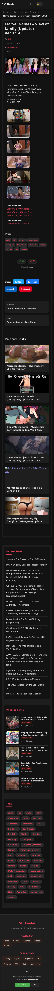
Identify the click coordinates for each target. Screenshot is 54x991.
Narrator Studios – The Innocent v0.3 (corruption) (25, 367)
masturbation (36, 871)
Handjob (38, 860)
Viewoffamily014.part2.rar (20, 212)
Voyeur (24, 249)
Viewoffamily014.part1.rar (20, 208)
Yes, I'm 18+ (22, 985)
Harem (11, 866)
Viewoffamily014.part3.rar (20, 215)
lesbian (35, 866)
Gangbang (22, 855)
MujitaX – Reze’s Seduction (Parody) (23, 693)
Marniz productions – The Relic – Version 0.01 (25, 489)
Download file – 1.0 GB (18, 223)
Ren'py (42, 245)
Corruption (27, 839)
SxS (9, 39)
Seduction (34, 887)
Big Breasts (28, 829)
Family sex (10, 245)
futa (10, 855)
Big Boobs (13, 829)
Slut (10, 892)
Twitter (18, 282)
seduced (9, 249)
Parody (11, 887)
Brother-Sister (32, 240)
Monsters (12, 881)
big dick (11, 834)
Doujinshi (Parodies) (32, 844)
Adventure (13, 818)
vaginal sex (36, 892)
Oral (25, 881)
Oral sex (36, 881)
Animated (12, 823)
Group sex (24, 860)
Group (11, 860)
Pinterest (25, 289)
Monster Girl (36, 876)
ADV (14, 240)
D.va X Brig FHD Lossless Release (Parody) (26, 564)
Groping (36, 855)
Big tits (24, 834)
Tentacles (21, 892)
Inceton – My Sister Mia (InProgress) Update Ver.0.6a (23, 398)
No (35, 985)
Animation (28, 823)
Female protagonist (30, 850)
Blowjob (36, 834)
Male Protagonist (16, 871)
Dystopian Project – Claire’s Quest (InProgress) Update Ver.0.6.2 (26, 459)
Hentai (23, 866)
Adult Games (30, 12)
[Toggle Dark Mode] (39, 4)
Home (5, 12)
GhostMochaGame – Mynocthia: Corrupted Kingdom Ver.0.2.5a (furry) (25, 428)
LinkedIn (11, 289)
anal (26, 818)
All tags (7, 945)
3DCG (8, 240)
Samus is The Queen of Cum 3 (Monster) (26, 559)
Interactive (21, 245)
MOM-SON (33, 245)
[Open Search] (31, 4)
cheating (12, 839)
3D (20, 813)
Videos (37, 941)
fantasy (11, 850)
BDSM (40, 823)
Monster (21, 876)
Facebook (32, 282)
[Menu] (49, 4)
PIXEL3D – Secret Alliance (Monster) (23, 679)
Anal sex (37, 818)
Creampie (12, 844)
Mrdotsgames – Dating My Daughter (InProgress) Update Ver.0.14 (24, 520)
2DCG (10, 813)
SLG (16, 249)
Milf (10, 876)
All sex (22, 240)
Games (17, 12)
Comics (16, 941)
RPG (22, 887)
